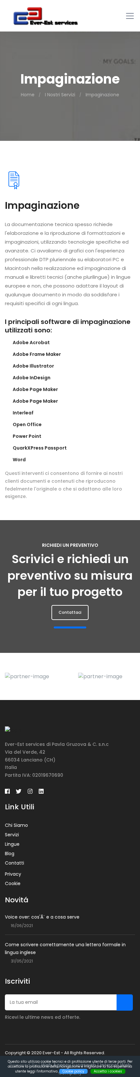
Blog (9, 853)
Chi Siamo (16, 825)
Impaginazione (102, 94)
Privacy (13, 874)
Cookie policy (73, 1071)
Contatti (14, 863)
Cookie (13, 883)
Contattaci (70, 612)
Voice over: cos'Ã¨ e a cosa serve (42, 917)
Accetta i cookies (108, 1071)
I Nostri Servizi (60, 94)
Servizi (12, 834)
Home (28, 94)
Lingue (12, 844)
